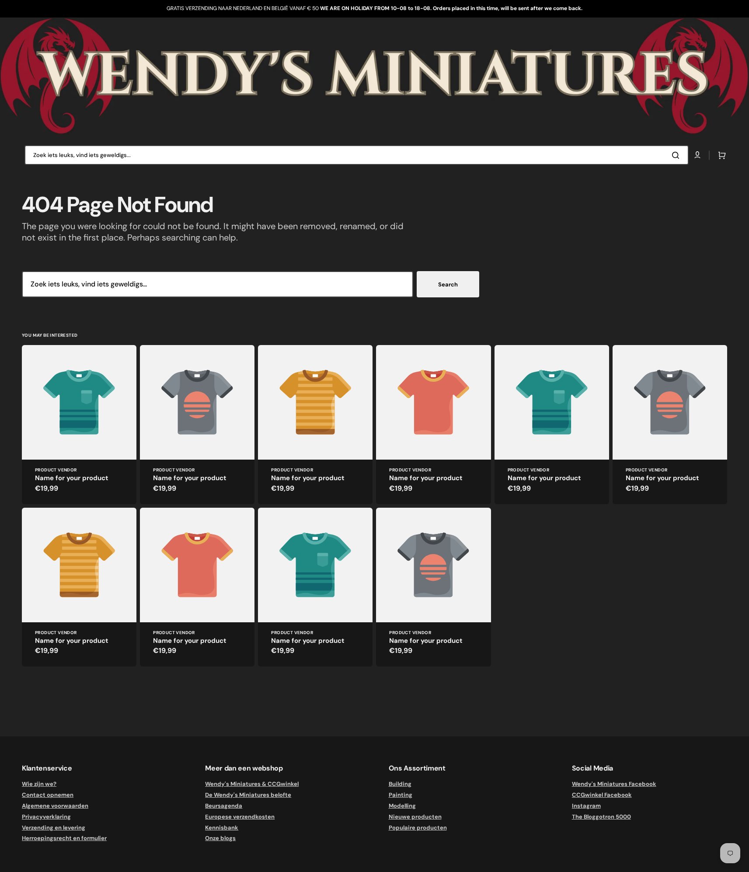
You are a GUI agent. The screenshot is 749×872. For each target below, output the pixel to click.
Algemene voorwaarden (55, 805)
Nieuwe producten (415, 816)
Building (400, 784)
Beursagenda (223, 805)
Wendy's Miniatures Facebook (614, 784)
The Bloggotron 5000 (601, 816)
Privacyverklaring (46, 816)
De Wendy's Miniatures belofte (248, 795)
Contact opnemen (47, 795)
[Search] (677, 155)
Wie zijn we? (39, 784)
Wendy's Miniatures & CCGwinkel (252, 784)
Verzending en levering (53, 827)
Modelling (402, 805)
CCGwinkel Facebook (602, 795)
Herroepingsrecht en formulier (64, 838)
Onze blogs (220, 838)
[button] (720, 155)
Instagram (586, 805)
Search (448, 284)
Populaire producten (418, 827)
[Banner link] (374, 76)
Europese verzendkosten (240, 816)
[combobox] (356, 155)
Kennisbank (221, 827)
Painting (400, 795)
